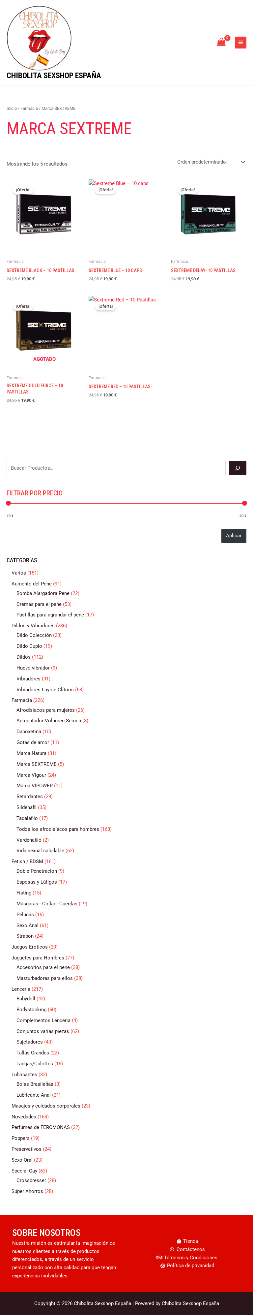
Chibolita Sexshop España (54, 75)
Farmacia (29, 108)
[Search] (237, 468)
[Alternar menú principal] (240, 42)
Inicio (12, 108)
